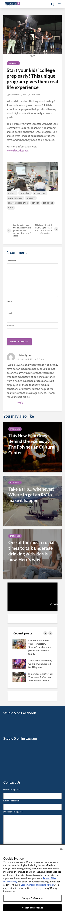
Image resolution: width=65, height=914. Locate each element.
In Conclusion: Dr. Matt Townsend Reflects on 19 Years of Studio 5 (40, 677)
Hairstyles (25, 355)
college (12, 193)
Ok (61, 848)
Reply (20, 402)
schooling (48, 202)
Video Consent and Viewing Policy (37, 884)
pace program (15, 197)
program (30, 197)
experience (40, 193)
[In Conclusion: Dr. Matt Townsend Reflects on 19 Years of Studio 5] (19, 676)
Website (10, 326)
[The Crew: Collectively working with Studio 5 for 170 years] (19, 663)
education (25, 193)
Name (10, 301)
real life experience (18, 202)
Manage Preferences (32, 898)
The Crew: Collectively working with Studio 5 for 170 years (40, 664)
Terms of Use (49, 878)
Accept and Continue (32, 907)
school (35, 202)
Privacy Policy (10, 881)
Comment (11, 261)
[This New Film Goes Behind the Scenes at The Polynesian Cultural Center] (32, 447)
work (10, 207)
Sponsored (13, 63)
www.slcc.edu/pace (17, 150)
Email (10, 313)
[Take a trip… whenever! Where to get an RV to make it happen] (32, 500)
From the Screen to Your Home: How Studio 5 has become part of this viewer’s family (39, 647)
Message (13, 811)
